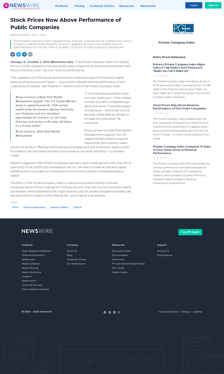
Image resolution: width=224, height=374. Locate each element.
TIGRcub (77, 207)
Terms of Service (168, 311)
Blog (69, 255)
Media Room (29, 280)
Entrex (15, 207)
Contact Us (163, 251)
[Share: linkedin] (24, 54)
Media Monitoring (31, 272)
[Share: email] (30, 54)
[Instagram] (119, 312)
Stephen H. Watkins (59, 207)
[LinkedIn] (114, 312)
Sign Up (213, 5)
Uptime (197, 311)
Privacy (185, 311)
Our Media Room (76, 263)
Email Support (165, 255)
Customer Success (32, 285)
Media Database (31, 263)
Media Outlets (120, 272)
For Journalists (120, 255)
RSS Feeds (118, 268)
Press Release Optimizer (35, 289)
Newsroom (118, 259)
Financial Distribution (33, 255)
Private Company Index (34, 207)
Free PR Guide (190, 232)
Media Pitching (30, 268)
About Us (72, 251)
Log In (194, 5)
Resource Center (121, 251)
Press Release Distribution (36, 251)
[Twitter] (110, 312)
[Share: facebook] (13, 54)
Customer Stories (76, 259)
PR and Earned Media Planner (128, 263)
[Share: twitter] (19, 54)
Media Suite (28, 259)
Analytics (27, 276)
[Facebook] (105, 312)
